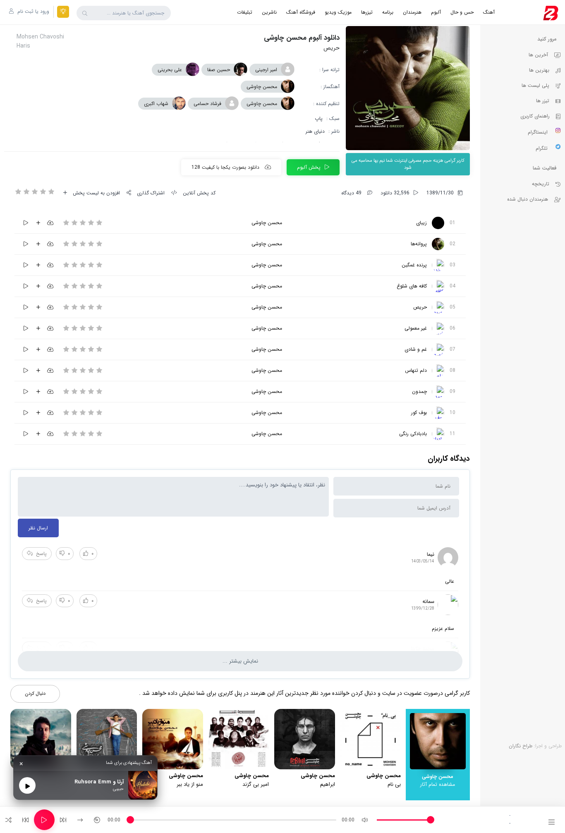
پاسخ (41, 554)
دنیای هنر (315, 131)
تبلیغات (244, 12)
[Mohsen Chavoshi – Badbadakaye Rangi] (438, 434)
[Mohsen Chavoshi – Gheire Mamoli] (438, 328)
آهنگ (489, 12)
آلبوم (436, 12)
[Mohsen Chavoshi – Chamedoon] (438, 391)
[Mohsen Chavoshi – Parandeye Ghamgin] (438, 265)
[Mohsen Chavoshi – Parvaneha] (438, 244)
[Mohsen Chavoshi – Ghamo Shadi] (438, 349)
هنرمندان (412, 12)
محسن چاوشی (262, 87)
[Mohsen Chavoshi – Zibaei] (438, 223)
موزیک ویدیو (338, 12)
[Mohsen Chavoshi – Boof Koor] (438, 413)
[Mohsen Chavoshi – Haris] (438, 307)
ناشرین (269, 12)
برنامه (387, 12)
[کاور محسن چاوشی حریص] (408, 88)
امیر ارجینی (266, 70)
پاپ (319, 118)
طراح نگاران (520, 746)
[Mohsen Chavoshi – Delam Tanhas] (438, 370)
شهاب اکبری (156, 104)
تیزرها (367, 12)
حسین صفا (218, 70)
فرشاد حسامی (207, 104)
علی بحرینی (170, 70)
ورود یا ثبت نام (32, 11)
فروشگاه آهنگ (300, 12)
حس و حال (462, 12)
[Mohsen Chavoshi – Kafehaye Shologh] (438, 286)
